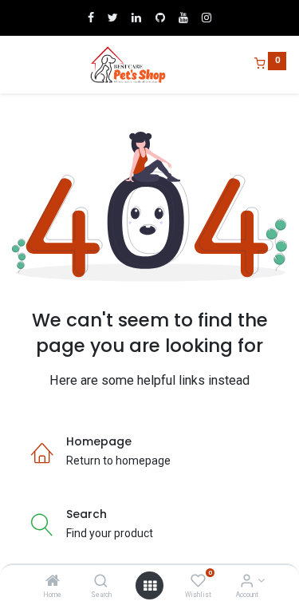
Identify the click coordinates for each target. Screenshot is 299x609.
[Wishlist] (198, 581)
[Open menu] (150, 585)
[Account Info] (246, 581)
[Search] (100, 581)
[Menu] (13, 65)
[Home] (52, 581)
